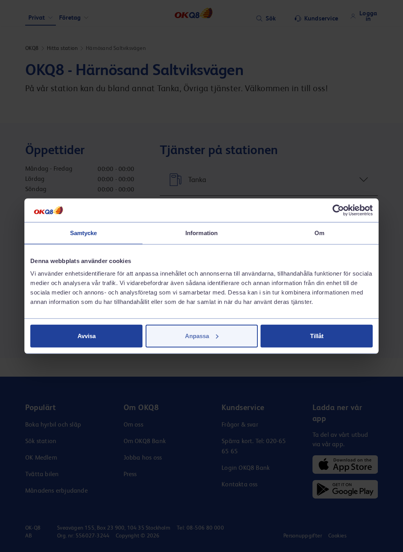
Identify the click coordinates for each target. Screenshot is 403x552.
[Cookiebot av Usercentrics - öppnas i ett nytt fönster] (338, 210)
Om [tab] (319, 233)
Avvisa (87, 335)
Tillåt (317, 335)
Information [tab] (201, 233)
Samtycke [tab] (83, 233)
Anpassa (197, 335)
